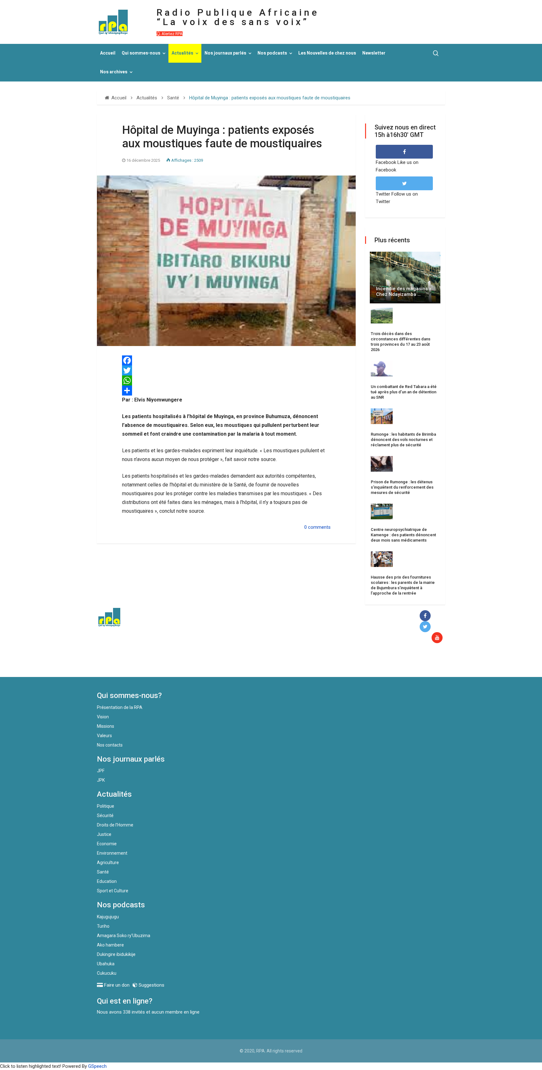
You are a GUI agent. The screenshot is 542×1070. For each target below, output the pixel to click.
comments (319, 527)
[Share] (226, 391)
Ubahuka (105, 963)
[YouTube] (438, 638)
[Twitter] (226, 370)
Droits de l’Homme (115, 824)
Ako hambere (110, 944)
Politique (105, 806)
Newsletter (373, 53)
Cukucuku (106, 973)
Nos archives (113, 72)
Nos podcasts (272, 53)
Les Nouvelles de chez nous (327, 53)
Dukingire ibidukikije (116, 954)
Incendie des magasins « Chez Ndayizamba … (403, 291)
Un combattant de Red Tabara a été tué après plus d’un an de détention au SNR (404, 392)
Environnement (112, 853)
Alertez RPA (172, 33)
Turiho (103, 926)
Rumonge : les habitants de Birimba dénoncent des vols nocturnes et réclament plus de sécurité (403, 439)
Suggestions (150, 985)
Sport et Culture (112, 890)
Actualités (182, 53)
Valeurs (104, 735)
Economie (107, 843)
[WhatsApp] (226, 380)
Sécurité (105, 815)
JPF (100, 770)
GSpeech (97, 1066)
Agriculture (108, 862)
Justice (104, 834)
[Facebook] (426, 616)
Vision (103, 716)
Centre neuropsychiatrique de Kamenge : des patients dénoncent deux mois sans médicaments (403, 535)
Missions (105, 726)
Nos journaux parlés (225, 53)
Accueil (107, 53)
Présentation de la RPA (119, 707)
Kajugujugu (108, 916)
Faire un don (211, 663)
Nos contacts (110, 744)
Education (107, 881)
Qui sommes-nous (141, 53)
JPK (101, 780)
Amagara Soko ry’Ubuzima (123, 935)
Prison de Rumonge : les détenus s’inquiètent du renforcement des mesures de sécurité (402, 487)
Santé (103, 871)
